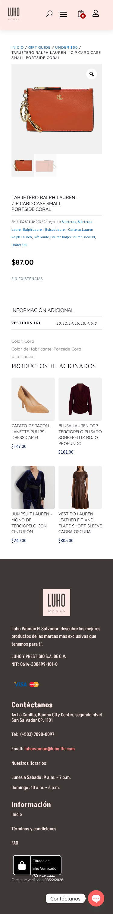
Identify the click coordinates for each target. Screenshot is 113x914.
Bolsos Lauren (56, 229)
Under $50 (66, 47)
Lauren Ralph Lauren (66, 237)
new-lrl (89, 237)
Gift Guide (39, 47)
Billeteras (68, 221)
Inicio (17, 47)
